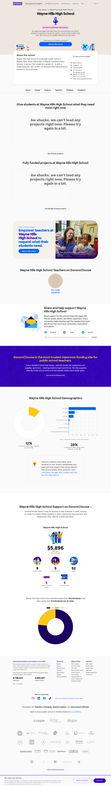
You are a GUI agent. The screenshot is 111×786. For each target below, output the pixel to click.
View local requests (79, 76)
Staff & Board (60, 672)
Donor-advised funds (77, 670)
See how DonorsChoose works (55, 375)
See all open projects (56, 154)
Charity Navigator (18, 674)
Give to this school (55, 44)
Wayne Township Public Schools (61, 10)
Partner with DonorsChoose (55, 769)
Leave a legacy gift (76, 678)
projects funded (40, 679)
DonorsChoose (17, 3)
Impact (37, 90)
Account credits (75, 666)
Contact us (89, 674)
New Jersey (42, 10)
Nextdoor (90, 332)
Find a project (75, 664)
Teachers (58, 90)
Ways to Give (75, 661)
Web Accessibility (62, 676)
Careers (59, 674)
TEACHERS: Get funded (51, 3)
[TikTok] (50, 698)
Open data (89, 670)
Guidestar (29, 674)
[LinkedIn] (38, 698)
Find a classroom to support (33, 3)
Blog (91, 668)
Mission (59, 664)
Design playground (91, 672)
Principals (47, 707)
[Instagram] (33, 698)
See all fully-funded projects (55, 209)
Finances (59, 670)
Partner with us (65, 3)
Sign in (96, 3)
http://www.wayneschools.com (83, 79)
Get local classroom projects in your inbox (69, 698)
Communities (89, 666)
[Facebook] (44, 698)
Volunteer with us (76, 676)
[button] (71, 337)
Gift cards (74, 668)
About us (75, 3)
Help (82, 3)
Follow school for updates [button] (82, 56)
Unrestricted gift (76, 681)
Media (87, 668)
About (28, 90)
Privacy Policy (37, 784)
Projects (47, 90)
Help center (89, 664)
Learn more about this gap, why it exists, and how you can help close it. (59, 472)
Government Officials (80, 707)
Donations (82, 90)
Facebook (53, 332)
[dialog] (55, 780)
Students (69, 90)
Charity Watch (44, 672)
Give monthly (75, 674)
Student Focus (61, 668)
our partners (76, 712)
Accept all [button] (99, 780)
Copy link (94, 337)
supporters (18, 679)
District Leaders (59, 707)
